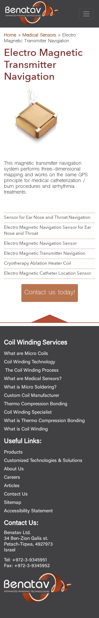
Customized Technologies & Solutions (43, 461)
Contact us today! (49, 292)
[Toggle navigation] (86, 14)
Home (10, 35)
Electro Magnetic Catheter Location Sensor (47, 273)
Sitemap (12, 502)
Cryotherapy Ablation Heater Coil (37, 263)
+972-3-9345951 (29, 560)
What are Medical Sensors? (33, 379)
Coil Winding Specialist (28, 412)
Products (13, 452)
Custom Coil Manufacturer (31, 395)
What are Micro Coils (26, 353)
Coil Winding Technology (29, 362)
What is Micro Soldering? (30, 387)
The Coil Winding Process (31, 370)
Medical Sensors (39, 35)
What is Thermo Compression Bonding (44, 421)
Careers (12, 477)
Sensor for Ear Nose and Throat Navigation (47, 217)
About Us (14, 469)
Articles (12, 486)
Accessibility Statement (28, 511)
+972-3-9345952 (32, 566)
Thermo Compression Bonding (35, 404)
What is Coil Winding (26, 429)
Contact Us (16, 494)
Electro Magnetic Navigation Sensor (40, 243)
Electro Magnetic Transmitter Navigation (44, 253)
